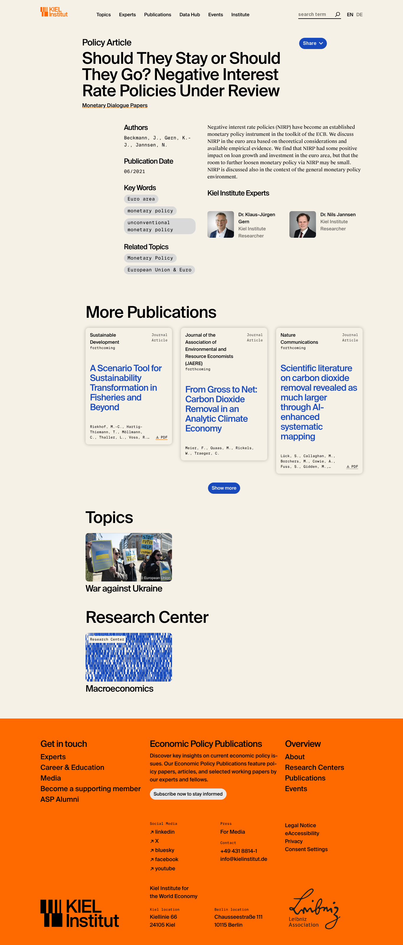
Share (310, 43)
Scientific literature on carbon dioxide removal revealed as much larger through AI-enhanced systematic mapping (319, 402)
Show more (224, 488)
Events (296, 789)
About (295, 757)
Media (50, 778)
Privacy (294, 841)
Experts (53, 757)
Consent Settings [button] (306, 849)
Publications (305, 778)
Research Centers (314, 767)
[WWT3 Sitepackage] (62, 12)
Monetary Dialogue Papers (115, 105)
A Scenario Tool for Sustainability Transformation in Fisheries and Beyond (126, 388)
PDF (164, 437)
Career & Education (72, 767)
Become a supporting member (90, 789)
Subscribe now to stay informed (188, 794)
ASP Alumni (59, 799)
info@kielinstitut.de (243, 859)
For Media (232, 831)
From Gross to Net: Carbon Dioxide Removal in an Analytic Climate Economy (221, 409)
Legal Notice (300, 825)
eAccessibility (302, 833)
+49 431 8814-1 (238, 851)
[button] (103, 14)
